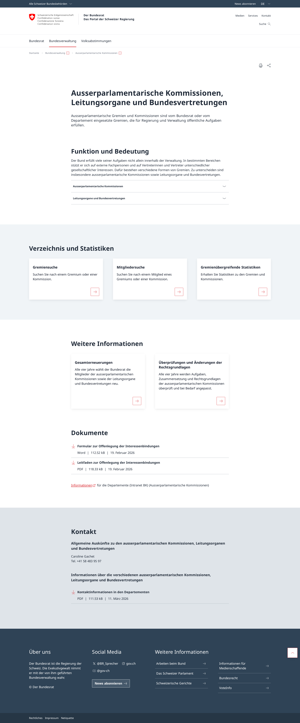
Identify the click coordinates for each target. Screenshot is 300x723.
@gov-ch (103, 671)
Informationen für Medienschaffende (232, 665)
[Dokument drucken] (261, 65)
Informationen (81, 485)
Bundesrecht (228, 678)
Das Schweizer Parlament (174, 673)
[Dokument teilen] (269, 65)
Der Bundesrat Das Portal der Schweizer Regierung (109, 17)
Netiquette (67, 718)
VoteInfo (225, 688)
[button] (37, 41)
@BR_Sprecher (107, 663)
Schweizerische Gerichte (174, 683)
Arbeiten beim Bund (170, 663)
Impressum (52, 718)
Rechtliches (35, 718)
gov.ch (131, 663)
